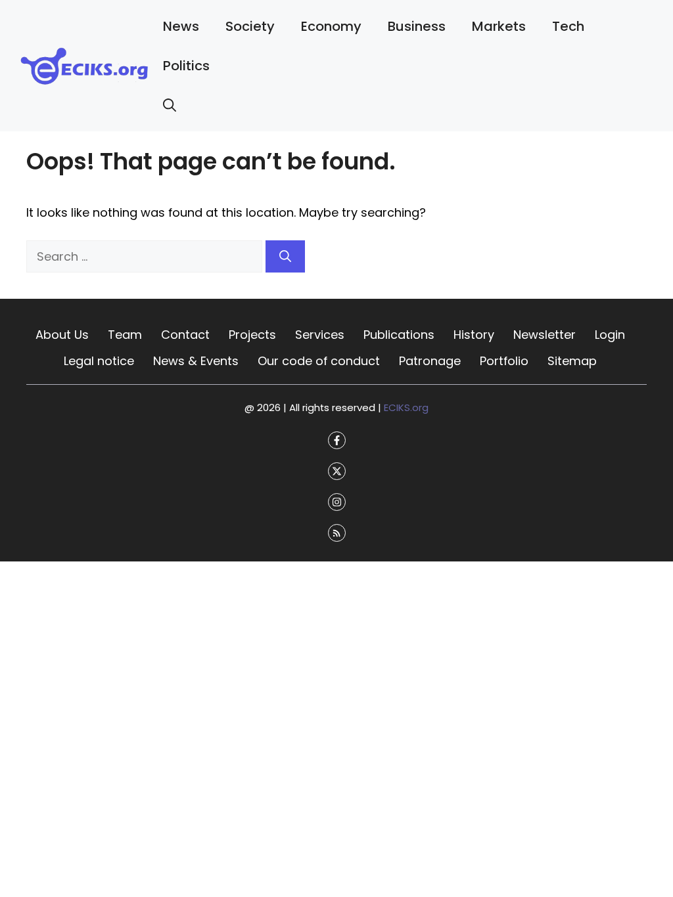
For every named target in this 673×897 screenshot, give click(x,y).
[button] (169, 105)
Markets (499, 26)
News (181, 26)
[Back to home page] (85, 64)
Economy (331, 26)
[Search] (285, 256)
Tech (568, 26)
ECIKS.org (406, 407)
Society (250, 26)
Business (417, 26)
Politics (186, 65)
